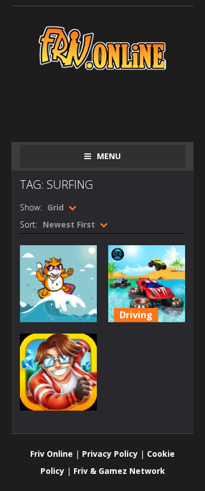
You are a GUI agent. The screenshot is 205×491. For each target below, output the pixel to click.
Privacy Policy (110, 453)
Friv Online (51, 453)
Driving (136, 315)
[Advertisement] (112, 104)
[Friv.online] (102, 47)
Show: (31, 207)
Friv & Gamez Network (119, 470)
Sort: (28, 224)
